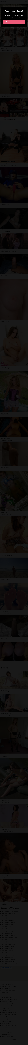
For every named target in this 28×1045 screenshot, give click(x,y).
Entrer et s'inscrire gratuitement (14, 22)
